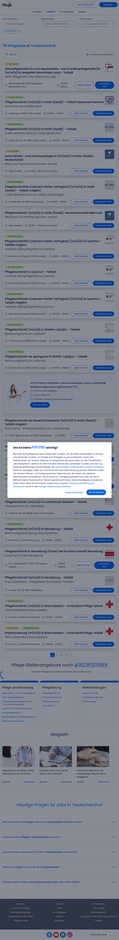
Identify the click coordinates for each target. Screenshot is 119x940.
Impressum (19, 486)
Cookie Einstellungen (74, 492)
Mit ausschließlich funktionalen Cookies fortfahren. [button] (77, 466)
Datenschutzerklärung (80, 483)
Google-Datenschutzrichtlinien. (55, 486)
